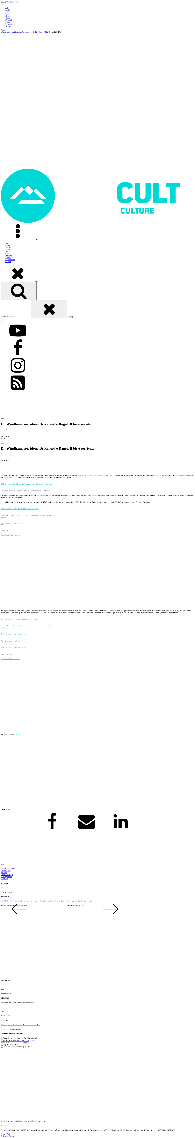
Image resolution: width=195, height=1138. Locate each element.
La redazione (10, 24)
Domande (8, 20)
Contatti (8, 26)
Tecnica (8, 12)
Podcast (8, 22)
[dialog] (97, 17)
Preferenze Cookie (7, 1136)
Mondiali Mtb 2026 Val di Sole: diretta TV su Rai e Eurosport (18, 1002)
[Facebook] (52, 829)
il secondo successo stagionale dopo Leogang (96, 475)
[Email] (87, 829)
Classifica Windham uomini (10, 535)
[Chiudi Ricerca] (49, 309)
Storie (7, 14)
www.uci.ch (17, 734)
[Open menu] (2, 4)
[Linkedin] (121, 829)
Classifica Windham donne (10, 659)
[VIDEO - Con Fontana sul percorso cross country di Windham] (24, 901)
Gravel (7, 18)
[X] (18, 829)
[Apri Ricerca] (19, 291)
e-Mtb (7, 10)
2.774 (9, 1029)
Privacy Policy (6, 1134)
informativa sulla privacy (26, 1040)
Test (6, 8)
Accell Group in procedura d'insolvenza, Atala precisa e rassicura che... (20, 1024)
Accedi (3, 30)
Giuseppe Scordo (6, 892)
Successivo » (16, 1029)
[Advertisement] (68, 772)
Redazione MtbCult (6, 993)
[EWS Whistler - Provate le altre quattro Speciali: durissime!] (70, 901)
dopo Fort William (181, 475)
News (7, 16)
